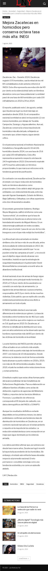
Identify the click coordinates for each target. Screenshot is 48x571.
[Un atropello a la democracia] (9, 536)
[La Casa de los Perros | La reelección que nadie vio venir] (9, 510)
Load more (23, 558)
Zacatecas (40, 484)
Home (5, 11)
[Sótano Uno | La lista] (9, 549)
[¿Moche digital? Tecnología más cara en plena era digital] (9, 523)
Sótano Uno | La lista (26, 546)
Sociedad (12, 11)
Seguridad (21, 11)
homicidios (14, 484)
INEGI (22, 484)
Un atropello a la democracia (29, 533)
